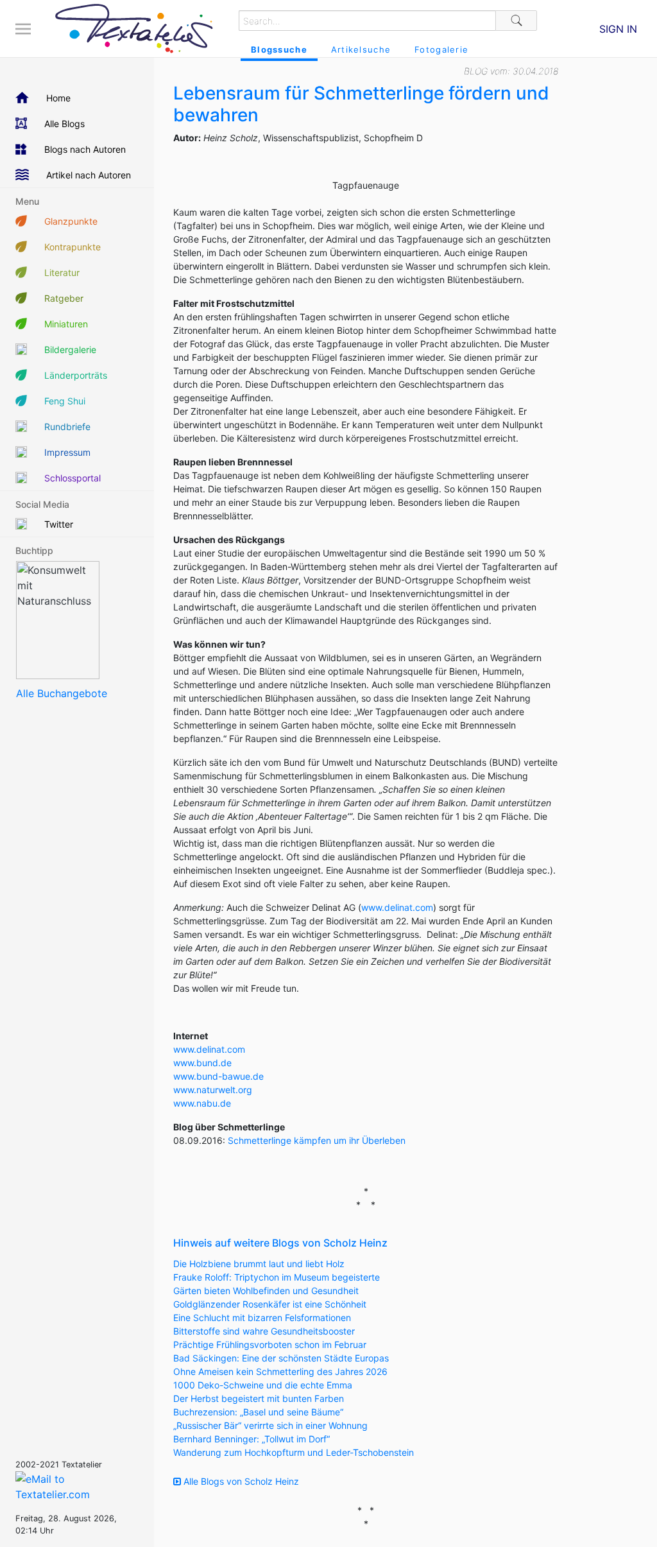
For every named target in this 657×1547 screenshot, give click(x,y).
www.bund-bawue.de (218, 1076)
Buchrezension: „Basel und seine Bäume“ (258, 1411)
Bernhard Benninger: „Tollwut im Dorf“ (251, 1438)
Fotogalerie (441, 49)
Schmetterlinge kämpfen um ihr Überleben (316, 1140)
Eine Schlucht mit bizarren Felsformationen (262, 1317)
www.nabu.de (202, 1103)
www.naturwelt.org (212, 1089)
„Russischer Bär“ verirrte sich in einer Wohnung (270, 1425)
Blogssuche (279, 49)
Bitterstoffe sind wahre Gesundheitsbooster (264, 1331)
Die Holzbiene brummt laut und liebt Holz (259, 1263)
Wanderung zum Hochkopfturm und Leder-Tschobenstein (293, 1452)
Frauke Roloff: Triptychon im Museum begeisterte (276, 1277)
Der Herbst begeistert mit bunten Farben (258, 1398)
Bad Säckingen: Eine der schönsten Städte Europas (281, 1358)
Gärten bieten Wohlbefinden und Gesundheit (266, 1290)
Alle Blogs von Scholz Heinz (240, 1481)
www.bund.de (202, 1062)
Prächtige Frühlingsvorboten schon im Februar (269, 1344)
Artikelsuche (361, 49)
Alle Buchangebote (61, 693)
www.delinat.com (397, 907)
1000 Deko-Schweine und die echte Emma (262, 1384)
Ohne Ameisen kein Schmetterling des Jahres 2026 (280, 1371)
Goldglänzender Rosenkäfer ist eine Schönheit (269, 1304)
